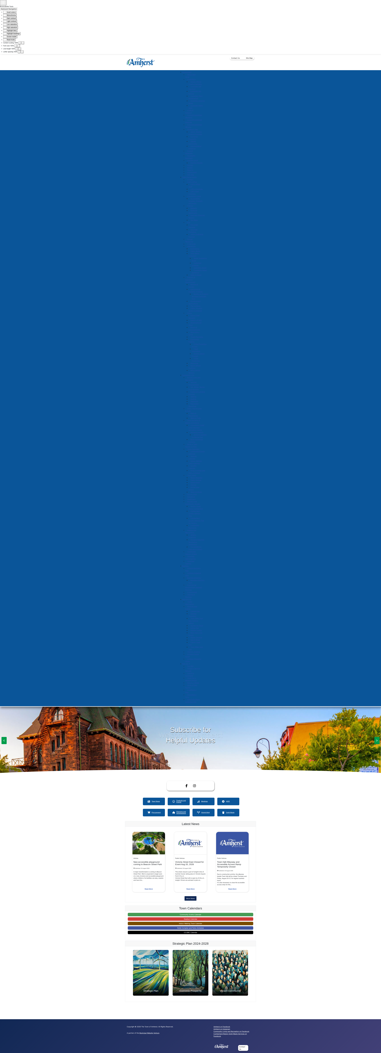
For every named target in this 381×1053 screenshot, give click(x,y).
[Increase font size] (18, 45)
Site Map (249, 58)
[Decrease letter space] (19, 51)
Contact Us (235, 58)
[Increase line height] (19, 48)
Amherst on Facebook (222, 1027)
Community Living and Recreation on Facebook (231, 1031)
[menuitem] (187, 72)
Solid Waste (230, 812)
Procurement (156, 812)
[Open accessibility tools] (3, 2)
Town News (156, 801)
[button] (190, 740)
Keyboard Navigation (9, 9)
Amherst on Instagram (222, 1029)
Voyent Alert (205, 812)
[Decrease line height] (16, 48)
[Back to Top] (377, 1049)
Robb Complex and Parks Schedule (190, 928)
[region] (190, 740)
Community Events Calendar (190, 915)
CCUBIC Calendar (190, 932)
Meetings (204, 801)
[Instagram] (194, 785)
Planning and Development (181, 812)
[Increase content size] (23, 42)
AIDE (228, 801)
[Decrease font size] (15, 45)
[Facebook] (187, 785)
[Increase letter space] (22, 51)
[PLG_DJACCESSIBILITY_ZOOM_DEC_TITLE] (20, 42)
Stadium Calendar (190, 919)
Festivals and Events (181, 801)
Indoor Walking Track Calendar (190, 923)
